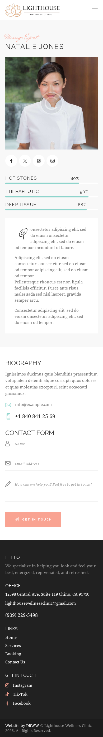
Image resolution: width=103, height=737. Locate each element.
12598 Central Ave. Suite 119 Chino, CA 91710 (47, 594)
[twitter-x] (25, 161)
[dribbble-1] (39, 161)
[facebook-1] (11, 161)
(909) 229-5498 (21, 615)
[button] (95, 10)
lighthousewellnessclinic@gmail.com (40, 603)
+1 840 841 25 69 (35, 416)
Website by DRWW (22, 725)
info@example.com (33, 404)
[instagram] (52, 161)
